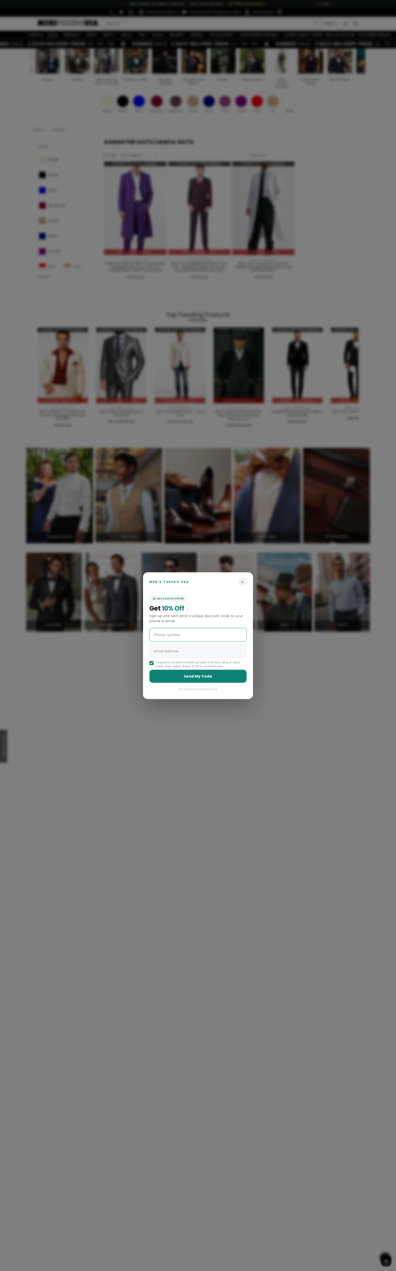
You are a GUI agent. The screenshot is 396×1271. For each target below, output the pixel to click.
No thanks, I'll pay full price (198, 689)
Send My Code (198, 676)
